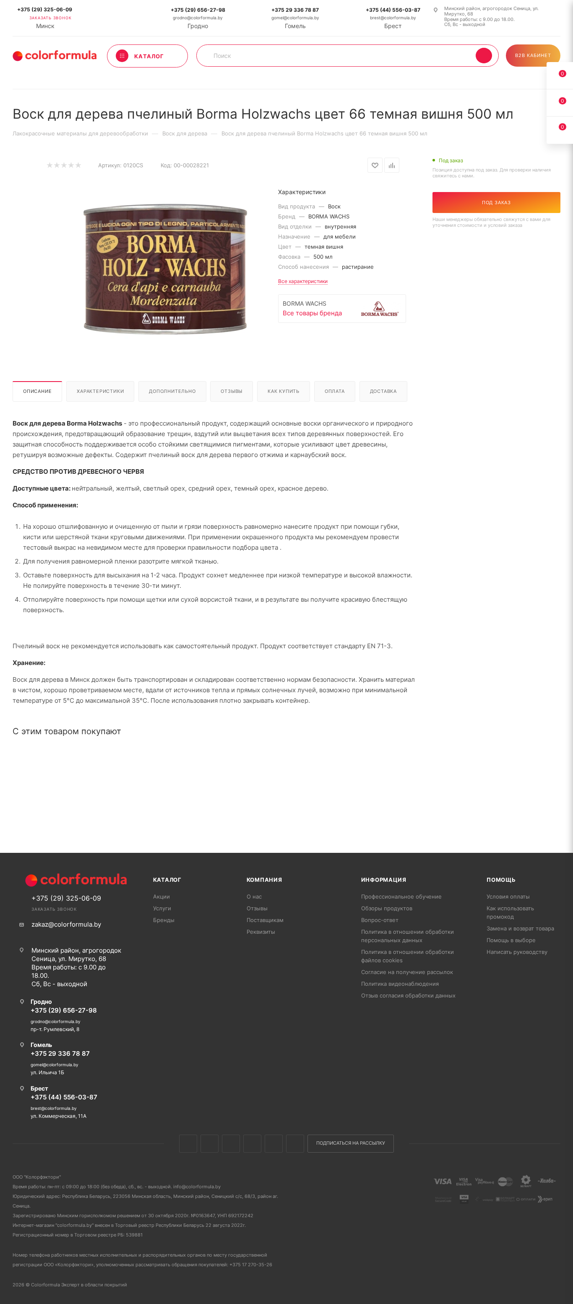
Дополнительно (172, 391)
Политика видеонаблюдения (400, 983)
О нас (254, 896)
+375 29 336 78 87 (295, 10)
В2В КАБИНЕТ (533, 55)
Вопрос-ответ (379, 920)
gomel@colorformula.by (295, 18)
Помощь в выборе (511, 940)
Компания (264, 879)
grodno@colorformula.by (198, 18)
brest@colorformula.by (393, 18)
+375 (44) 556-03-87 (393, 10)
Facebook (210, 1144)
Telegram (252, 1144)
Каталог (167, 879)
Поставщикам (265, 920)
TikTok (295, 1144)
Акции (161, 896)
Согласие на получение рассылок (407, 972)
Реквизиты (261, 931)
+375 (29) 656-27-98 (198, 10)
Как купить (284, 391)
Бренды (164, 920)
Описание (37, 391)
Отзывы (231, 391)
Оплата (335, 391)
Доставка (383, 391)
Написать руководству (517, 951)
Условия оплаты (508, 896)
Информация (383, 879)
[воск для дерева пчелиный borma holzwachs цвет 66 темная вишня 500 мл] (164, 269)
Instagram (231, 1144)
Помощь (501, 879)
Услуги (162, 908)
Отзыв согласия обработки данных (408, 995)
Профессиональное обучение (401, 896)
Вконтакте (188, 1144)
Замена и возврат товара (520, 928)
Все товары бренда (312, 313)
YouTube (274, 1144)
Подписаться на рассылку (350, 1143)
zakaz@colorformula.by (66, 924)
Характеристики (100, 391)
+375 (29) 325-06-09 (44, 9)
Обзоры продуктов (386, 908)
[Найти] (484, 55)
